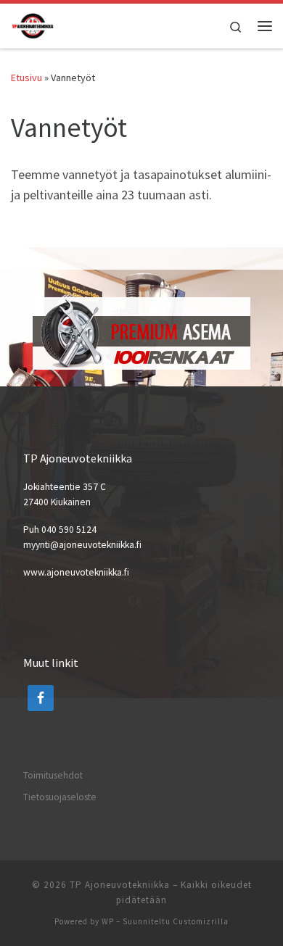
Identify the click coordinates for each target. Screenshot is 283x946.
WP (108, 921)
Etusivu (26, 77)
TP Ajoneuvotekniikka (120, 885)
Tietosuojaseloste (60, 797)
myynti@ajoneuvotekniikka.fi (82, 545)
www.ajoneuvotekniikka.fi (76, 572)
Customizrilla (201, 921)
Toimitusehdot (53, 775)
